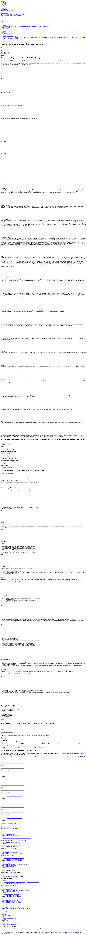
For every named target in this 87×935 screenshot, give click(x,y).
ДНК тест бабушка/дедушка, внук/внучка (12, 860)
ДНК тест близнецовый (8, 861)
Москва (2, 825)
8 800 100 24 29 (4, 10)
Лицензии (5, 920)
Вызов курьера (6, 909)
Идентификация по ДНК (68, 29)
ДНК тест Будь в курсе (8, 897)
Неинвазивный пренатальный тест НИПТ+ (13, 876)
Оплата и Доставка (7, 33)
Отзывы (23, 26)
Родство (10, 29)
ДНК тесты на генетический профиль (12, 883)
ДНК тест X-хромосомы (8, 867)
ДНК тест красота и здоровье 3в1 (11, 892)
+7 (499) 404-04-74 (80, 756)
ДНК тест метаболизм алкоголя (10, 899)
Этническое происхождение (19, 29)
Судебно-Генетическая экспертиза (11, 907)
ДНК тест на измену (8, 880)
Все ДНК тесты (6, 915)
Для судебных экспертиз (12, 38)
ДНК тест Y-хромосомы (8, 866)
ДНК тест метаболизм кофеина (10, 900)
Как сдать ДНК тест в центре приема (11, 37)
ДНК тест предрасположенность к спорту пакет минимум (16, 887)
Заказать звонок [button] (4, 15)
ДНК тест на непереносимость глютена (12, 901)
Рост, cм (18, 747)
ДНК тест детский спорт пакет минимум (12, 851)
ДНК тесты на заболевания (55, 29)
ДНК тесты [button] (5, 28)
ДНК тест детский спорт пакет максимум (12, 853)
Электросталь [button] (4, 8)
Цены (4, 32)
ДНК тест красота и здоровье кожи (11, 894)
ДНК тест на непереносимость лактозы (12, 902)
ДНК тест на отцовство (8, 834)
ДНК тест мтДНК (7, 869)
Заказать (2, 55)
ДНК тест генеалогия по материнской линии (13, 845)
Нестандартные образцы (57, 37)
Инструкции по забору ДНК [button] (9, 36)
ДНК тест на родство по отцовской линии (13, 859)
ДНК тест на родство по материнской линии (13, 858)
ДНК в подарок (6, 27)
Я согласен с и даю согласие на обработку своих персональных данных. (25, 735)
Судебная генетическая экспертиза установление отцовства (17, 838)
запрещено (18, 928)
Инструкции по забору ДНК (9, 918)
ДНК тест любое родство (9, 870)
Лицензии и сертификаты (31, 26)
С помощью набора (15, 490)
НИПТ (27, 29)
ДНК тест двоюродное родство (10, 865)
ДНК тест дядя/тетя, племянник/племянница (13, 863)
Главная (5, 914)
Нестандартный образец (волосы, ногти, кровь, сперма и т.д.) (17, 908)
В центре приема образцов (26, 490)
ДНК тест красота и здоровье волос (11, 895)
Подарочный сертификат (43, 26)
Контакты (5, 41)
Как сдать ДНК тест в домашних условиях (30, 37)
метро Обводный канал (13, 14)
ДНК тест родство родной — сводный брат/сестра (15, 864)
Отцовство (5, 29)
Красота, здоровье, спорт (43, 29)
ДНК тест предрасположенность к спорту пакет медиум (16, 889)
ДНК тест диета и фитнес (9, 891)
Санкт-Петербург (8, 825)
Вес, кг (2, 747)
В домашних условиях (6, 490)
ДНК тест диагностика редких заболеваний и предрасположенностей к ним (21, 882)
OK (12, 933)
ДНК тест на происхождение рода (11, 842)
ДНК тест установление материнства (12, 835)
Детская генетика (33, 29)
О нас (4, 919)
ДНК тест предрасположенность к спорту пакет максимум (16, 890)
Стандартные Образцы (46, 37)
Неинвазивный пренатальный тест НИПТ (13, 875)
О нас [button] (4, 25)
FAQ (4, 39)
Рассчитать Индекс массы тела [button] (40, 747)
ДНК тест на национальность (10, 846)
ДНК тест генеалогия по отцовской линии (13, 843)
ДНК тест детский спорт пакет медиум (12, 852)
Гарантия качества (16, 26)
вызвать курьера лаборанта (14, 15)
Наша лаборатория (7, 26)
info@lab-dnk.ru (22, 14)
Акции (4, 34)
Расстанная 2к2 (11, 10)
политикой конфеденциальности (14, 735)
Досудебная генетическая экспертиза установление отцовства (17, 836)
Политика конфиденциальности (10, 924)
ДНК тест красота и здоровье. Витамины (12, 896)
